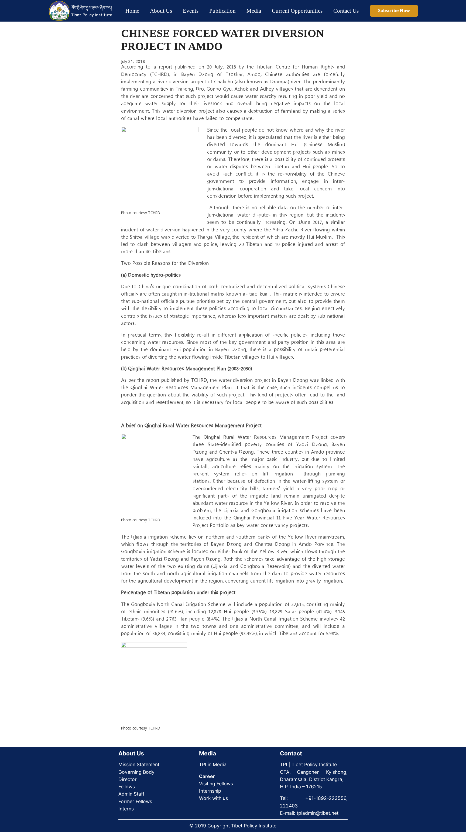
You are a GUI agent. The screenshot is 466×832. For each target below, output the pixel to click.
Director (127, 779)
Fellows (126, 786)
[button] (176, 11)
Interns (126, 809)
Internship (210, 791)
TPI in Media (213, 764)
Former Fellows (135, 801)
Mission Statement (138, 764)
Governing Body (136, 772)
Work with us (213, 798)
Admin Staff (131, 794)
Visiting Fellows (216, 783)
